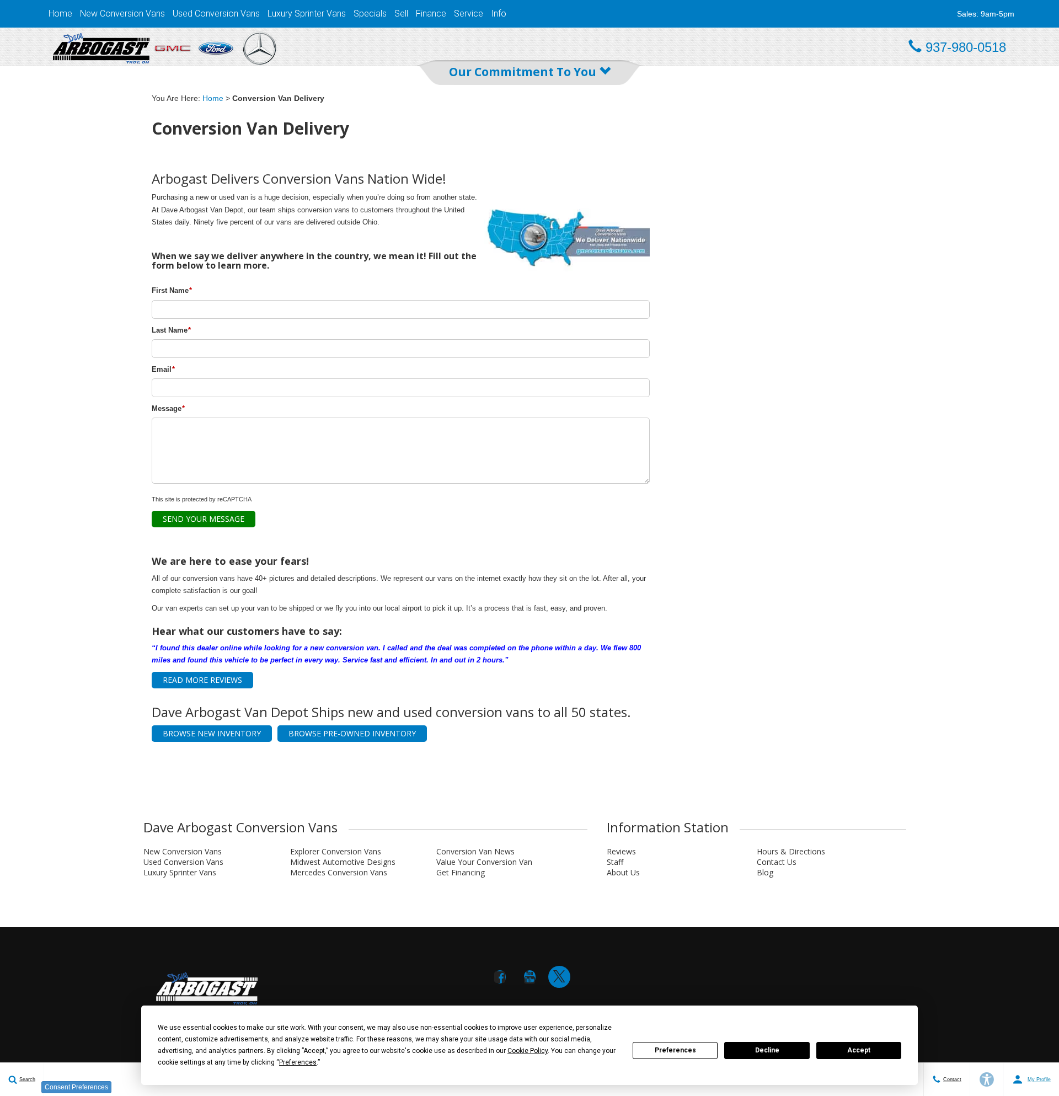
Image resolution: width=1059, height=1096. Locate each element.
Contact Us (776, 862)
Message (168, 408)
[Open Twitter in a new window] (559, 977)
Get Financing (460, 872)
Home (60, 13)
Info (498, 13)
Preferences (675, 1050)
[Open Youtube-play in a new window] (529, 977)
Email (163, 369)
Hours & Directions (791, 851)
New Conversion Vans (122, 13)
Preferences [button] (298, 1062)
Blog (765, 872)
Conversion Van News (475, 851)
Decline (767, 1050)
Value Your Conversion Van (484, 862)
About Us (623, 872)
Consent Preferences (76, 1087)
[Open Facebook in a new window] (500, 977)
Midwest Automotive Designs (342, 862)
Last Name (171, 330)
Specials (370, 13)
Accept (858, 1050)
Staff (615, 862)
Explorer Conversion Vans (335, 851)
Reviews (621, 851)
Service (468, 13)
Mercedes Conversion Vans (338, 872)
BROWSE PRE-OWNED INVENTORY (352, 733)
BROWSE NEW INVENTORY (212, 733)
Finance (431, 13)
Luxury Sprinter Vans (307, 13)
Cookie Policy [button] (527, 1051)
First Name (172, 290)
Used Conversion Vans (216, 13)
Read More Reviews (202, 680)
